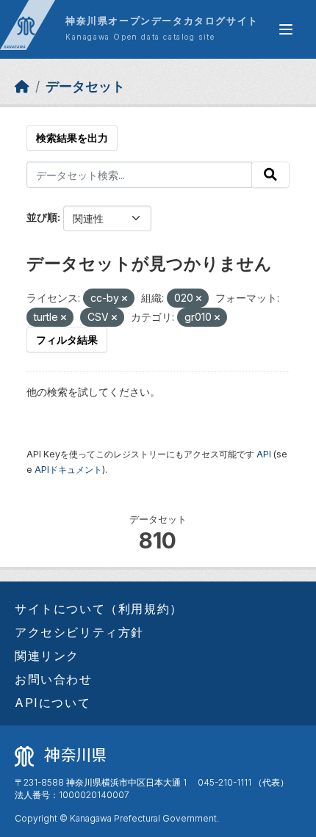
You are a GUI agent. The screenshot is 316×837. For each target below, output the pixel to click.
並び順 (41, 217)
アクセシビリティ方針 (79, 632)
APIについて (52, 702)
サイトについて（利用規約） (99, 608)
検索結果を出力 (72, 137)
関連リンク (47, 655)
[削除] (124, 299)
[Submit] (270, 175)
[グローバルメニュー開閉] (285, 29)
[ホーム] (22, 86)
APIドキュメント (68, 469)
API (263, 454)
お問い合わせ (54, 679)
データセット (85, 86)
